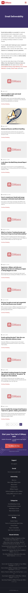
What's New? (14, 484)
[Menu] (26, 2)
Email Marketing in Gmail (14, 504)
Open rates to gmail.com (14, 530)
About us (14, 480)
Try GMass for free (14, 446)
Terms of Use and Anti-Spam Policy (14, 523)
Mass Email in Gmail (14, 510)
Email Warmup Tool (17, 66)
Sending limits (14, 487)
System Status (14, 521)
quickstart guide (13, 449)
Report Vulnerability (14, 527)
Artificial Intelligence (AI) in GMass (14, 491)
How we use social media (14, 472)
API (14, 496)
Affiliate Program (14, 489)
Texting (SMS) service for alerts (14, 493)
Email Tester (14, 68)
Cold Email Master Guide (14, 515)
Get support (14, 464)
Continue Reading (5, 104)
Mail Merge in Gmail (14, 508)
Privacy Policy (14, 525)
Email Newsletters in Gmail (14, 506)
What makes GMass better (14, 482)
